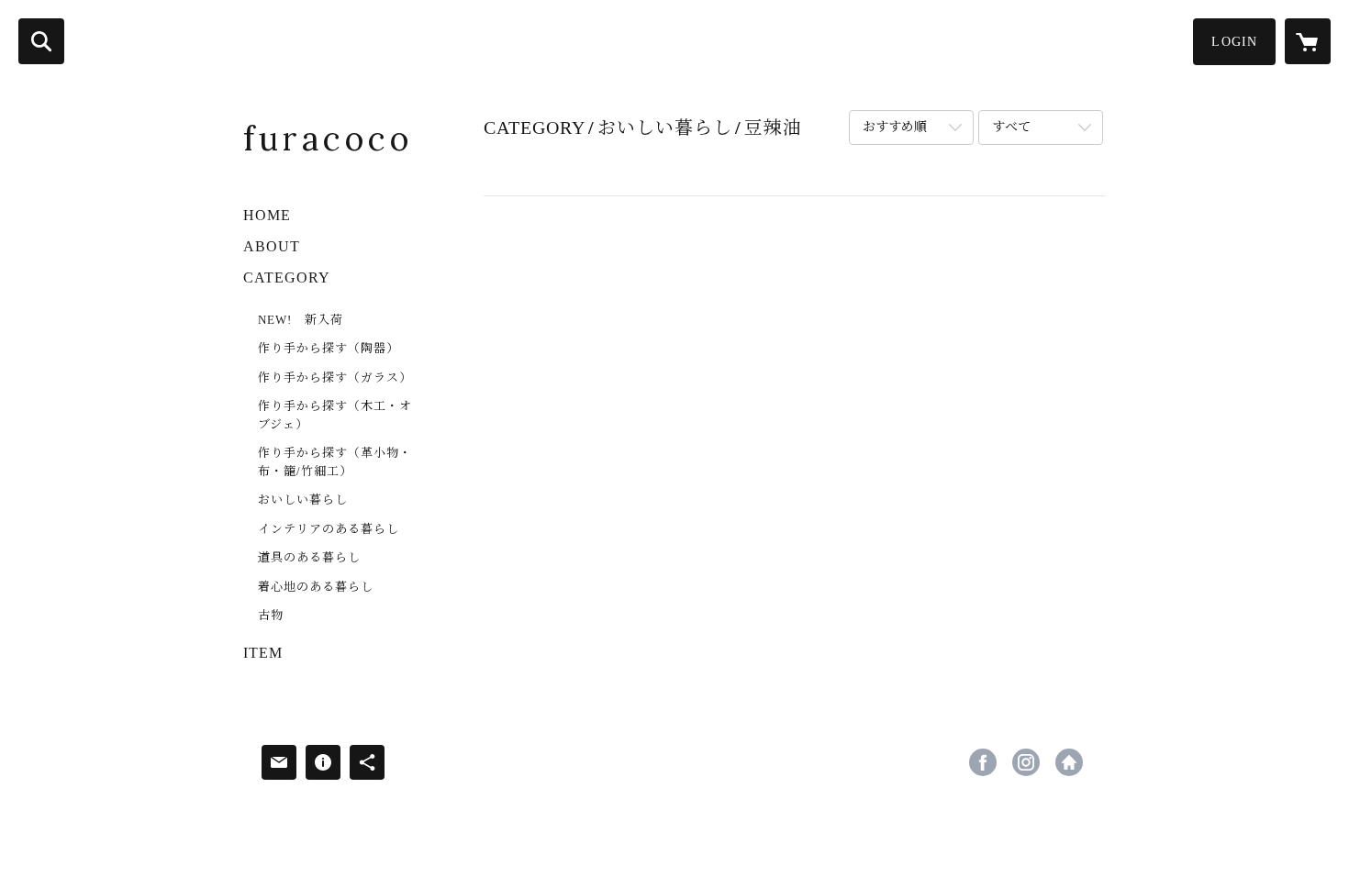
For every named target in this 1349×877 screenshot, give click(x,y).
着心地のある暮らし (315, 587)
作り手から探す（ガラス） (335, 377)
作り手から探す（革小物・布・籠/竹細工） (335, 462)
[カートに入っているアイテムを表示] (1308, 41)
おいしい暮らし (303, 499)
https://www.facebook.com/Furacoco (983, 762)
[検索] (41, 41)
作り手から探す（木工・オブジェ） (335, 415)
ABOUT (271, 246)
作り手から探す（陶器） (328, 348)
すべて (1011, 127)
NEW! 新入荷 (300, 320)
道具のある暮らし (309, 557)
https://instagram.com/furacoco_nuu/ (1026, 762)
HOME (267, 215)
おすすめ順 (895, 127)
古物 (271, 615)
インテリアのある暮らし (328, 529)
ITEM (263, 653)
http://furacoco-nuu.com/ (1069, 762)
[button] (1234, 41)
